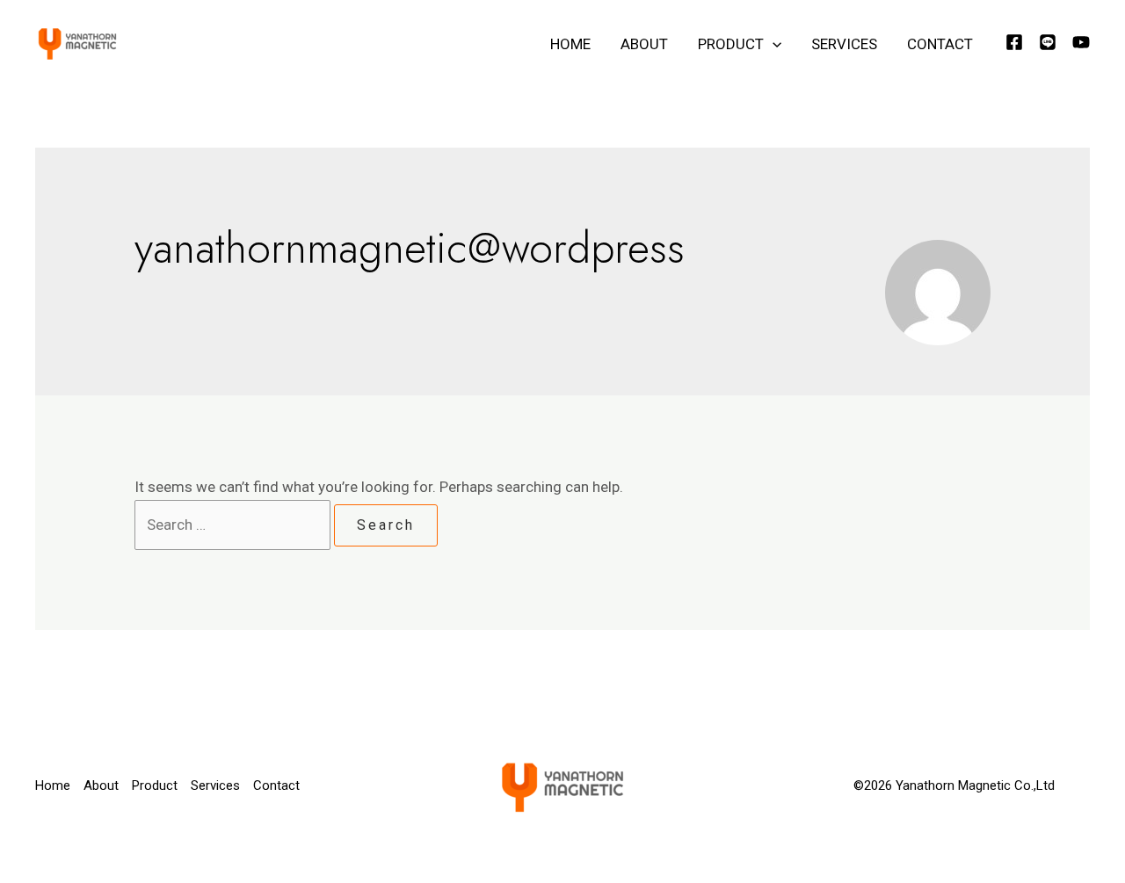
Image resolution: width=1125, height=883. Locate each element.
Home (570, 44)
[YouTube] (1081, 42)
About (644, 44)
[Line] (1047, 42)
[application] (772, 44)
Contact (940, 44)
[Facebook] (1014, 42)
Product (731, 44)
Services (844, 44)
